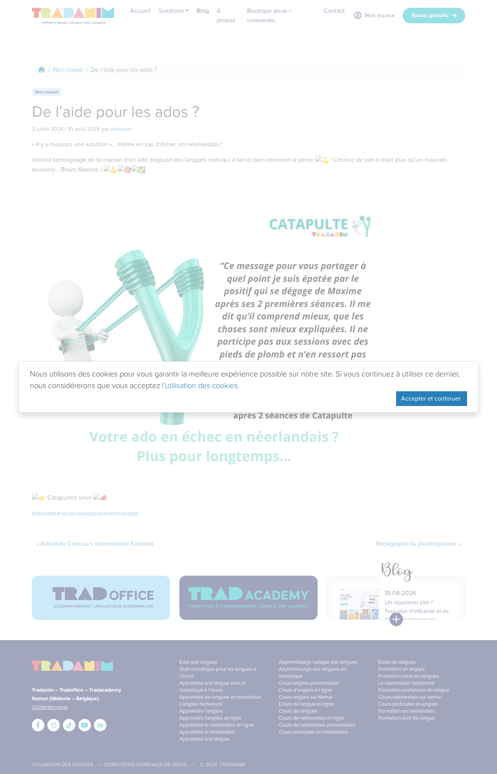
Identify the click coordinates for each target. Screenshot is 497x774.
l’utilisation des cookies (200, 385)
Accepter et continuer (431, 398)
